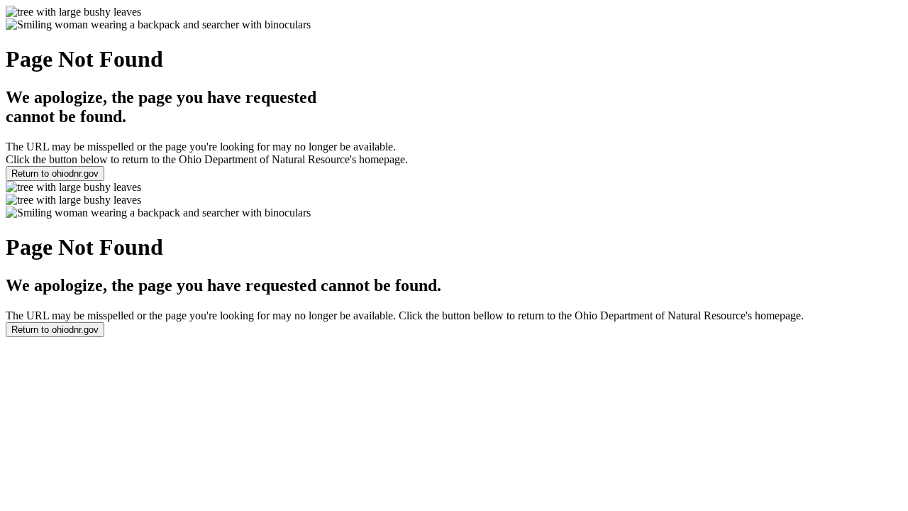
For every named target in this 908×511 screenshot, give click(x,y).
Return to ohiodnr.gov (55, 173)
